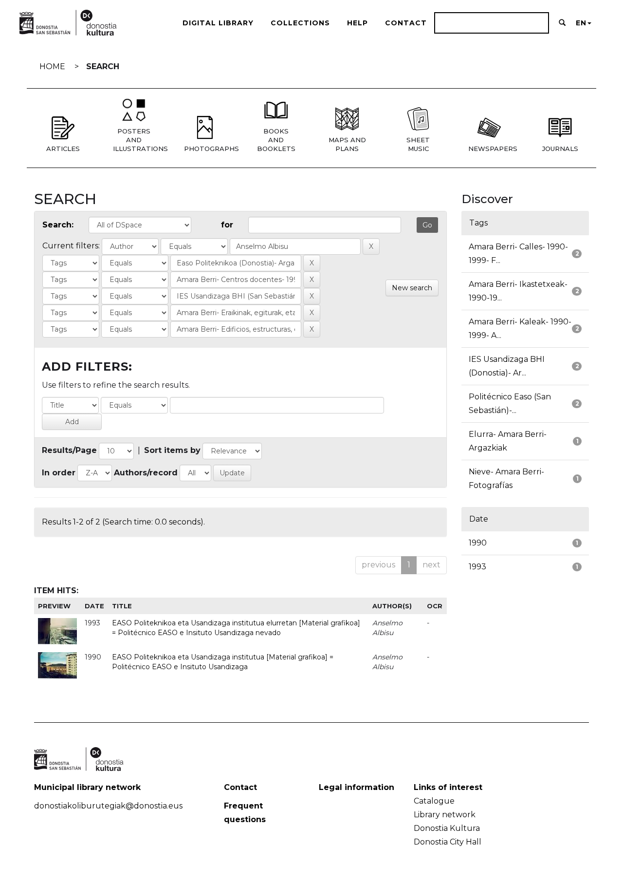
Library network (445, 814)
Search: (57, 224)
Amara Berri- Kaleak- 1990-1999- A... (520, 328)
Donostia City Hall (447, 841)
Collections (300, 23)
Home (52, 66)
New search (412, 287)
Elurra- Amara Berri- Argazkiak (508, 441)
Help (357, 23)
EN (581, 23)
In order (58, 472)
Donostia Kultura (447, 828)
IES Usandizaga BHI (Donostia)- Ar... (507, 366)
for (227, 224)
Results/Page (69, 450)
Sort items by (172, 450)
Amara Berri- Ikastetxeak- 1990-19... (518, 291)
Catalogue (434, 801)
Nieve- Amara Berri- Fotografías (506, 478)
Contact (406, 23)
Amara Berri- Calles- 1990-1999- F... (518, 253)
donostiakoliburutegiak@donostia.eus (108, 805)
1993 (477, 566)
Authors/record (146, 472)
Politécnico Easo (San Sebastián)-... (510, 403)
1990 (478, 542)
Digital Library (218, 23)
